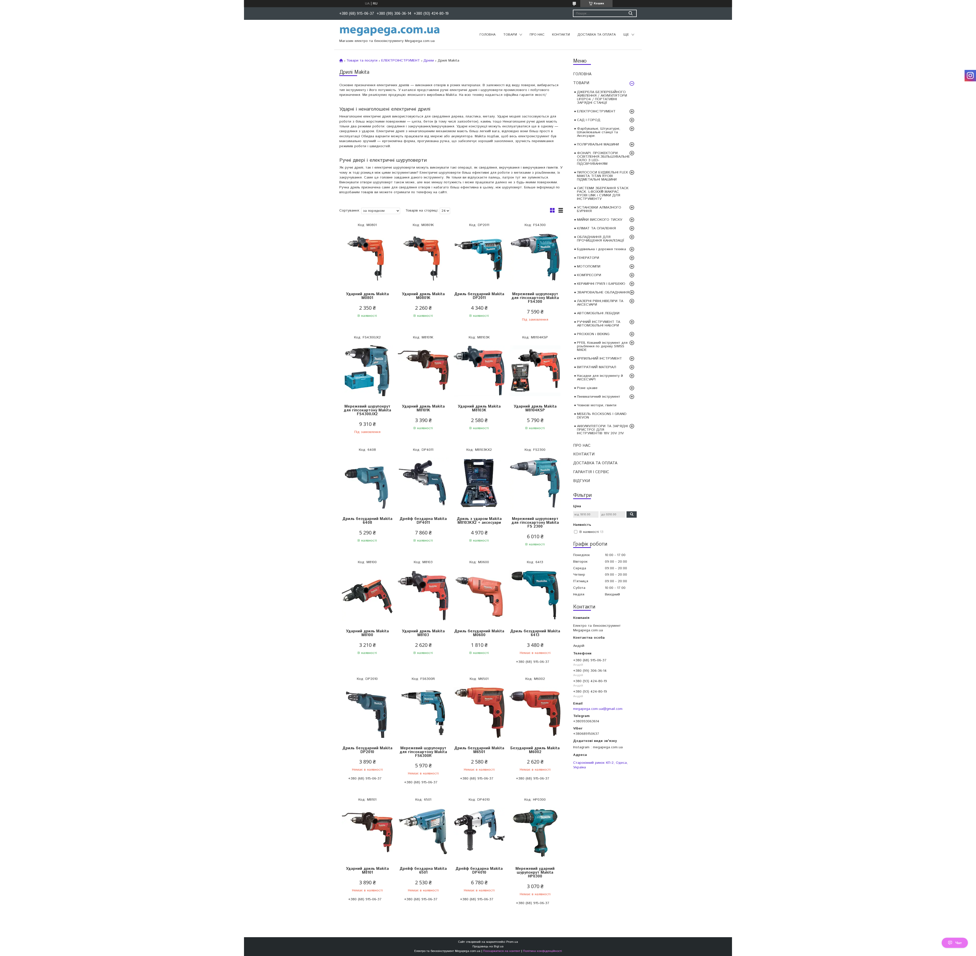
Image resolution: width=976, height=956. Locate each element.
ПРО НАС (537, 34)
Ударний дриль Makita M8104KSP (535, 408)
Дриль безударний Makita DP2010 (367, 750)
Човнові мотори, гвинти (596, 405)
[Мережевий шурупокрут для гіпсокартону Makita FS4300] (535, 258)
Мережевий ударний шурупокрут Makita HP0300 (535, 872)
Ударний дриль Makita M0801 (367, 296)
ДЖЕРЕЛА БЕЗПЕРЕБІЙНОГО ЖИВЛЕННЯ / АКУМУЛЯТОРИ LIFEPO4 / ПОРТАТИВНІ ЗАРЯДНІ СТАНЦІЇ (602, 97)
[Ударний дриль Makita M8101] (367, 833)
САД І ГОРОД (588, 120)
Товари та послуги (361, 60)
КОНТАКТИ (561, 34)
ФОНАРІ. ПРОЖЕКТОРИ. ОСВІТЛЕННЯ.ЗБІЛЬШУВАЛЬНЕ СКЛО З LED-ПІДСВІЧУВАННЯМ (603, 158)
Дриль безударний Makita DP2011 (479, 296)
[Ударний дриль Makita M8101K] (423, 370)
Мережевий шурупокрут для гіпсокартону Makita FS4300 (535, 298)
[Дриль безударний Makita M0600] (479, 595)
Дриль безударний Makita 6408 (367, 521)
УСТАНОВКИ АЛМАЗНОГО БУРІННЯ (599, 209)
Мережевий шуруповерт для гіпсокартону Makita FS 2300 (535, 522)
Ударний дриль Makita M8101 (367, 870)
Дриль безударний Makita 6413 (535, 633)
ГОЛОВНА (488, 34)
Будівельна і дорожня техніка (601, 249)
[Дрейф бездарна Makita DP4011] (423, 483)
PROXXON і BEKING (593, 334)
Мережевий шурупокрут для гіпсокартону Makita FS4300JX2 (367, 410)
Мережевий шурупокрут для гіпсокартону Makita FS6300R (423, 752)
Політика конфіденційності (542, 951)
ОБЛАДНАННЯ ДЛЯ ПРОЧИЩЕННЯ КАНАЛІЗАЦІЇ (600, 238)
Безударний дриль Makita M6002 (535, 750)
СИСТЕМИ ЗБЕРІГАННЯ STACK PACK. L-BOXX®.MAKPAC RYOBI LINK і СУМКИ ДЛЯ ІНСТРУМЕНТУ (603, 193)
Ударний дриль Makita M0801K (423, 296)
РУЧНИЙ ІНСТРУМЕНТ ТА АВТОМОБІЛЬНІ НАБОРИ (598, 323)
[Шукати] (630, 13)
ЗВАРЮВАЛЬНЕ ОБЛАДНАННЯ (603, 292)
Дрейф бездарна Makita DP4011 (423, 521)
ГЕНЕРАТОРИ (588, 257)
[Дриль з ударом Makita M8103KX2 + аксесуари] (479, 483)
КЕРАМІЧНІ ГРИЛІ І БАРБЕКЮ (601, 283)
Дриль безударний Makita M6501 (479, 750)
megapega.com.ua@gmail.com (597, 708)
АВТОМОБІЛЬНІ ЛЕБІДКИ (598, 313)
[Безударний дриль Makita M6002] (535, 712)
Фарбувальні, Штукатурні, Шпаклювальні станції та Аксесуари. (598, 132)
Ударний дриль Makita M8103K (479, 408)
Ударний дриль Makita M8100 (367, 633)
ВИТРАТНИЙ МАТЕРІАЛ (596, 367)
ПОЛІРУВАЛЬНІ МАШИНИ (598, 144)
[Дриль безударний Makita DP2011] (479, 258)
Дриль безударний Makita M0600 (479, 633)
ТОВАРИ (510, 34)
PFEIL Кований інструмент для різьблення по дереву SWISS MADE (602, 346)
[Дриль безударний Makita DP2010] (367, 712)
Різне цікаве (587, 388)
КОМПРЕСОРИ (589, 275)
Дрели (428, 60)
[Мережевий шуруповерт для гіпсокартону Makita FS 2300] (535, 483)
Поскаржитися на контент (501, 951)
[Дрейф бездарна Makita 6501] (423, 833)
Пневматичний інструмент (598, 396)
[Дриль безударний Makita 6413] (535, 595)
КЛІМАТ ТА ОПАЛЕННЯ (596, 228)
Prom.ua (512, 942)
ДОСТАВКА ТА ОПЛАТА (596, 34)
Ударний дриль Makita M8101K (423, 408)
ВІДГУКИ (581, 481)
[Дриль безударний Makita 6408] (367, 483)
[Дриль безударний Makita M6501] (479, 712)
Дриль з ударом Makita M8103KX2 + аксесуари (479, 521)
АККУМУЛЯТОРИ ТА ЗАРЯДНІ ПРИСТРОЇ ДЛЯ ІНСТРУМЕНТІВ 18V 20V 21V (602, 430)
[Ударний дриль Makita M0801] (367, 258)
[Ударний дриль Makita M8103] (423, 595)
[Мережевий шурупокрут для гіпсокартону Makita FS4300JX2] (367, 370)
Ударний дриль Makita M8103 (423, 633)
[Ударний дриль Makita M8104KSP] (535, 370)
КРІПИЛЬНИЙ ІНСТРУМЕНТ (599, 358)
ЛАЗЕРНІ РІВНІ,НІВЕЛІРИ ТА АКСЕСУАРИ (600, 302)
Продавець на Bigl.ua (488, 946)
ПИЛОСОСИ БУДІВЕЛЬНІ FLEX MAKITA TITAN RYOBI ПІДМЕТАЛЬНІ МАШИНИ (602, 176)
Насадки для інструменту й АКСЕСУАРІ (600, 377)
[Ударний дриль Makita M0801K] (423, 258)
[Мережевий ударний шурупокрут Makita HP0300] (535, 833)
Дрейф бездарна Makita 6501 (423, 870)
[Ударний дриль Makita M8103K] (479, 370)
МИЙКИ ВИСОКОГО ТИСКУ (599, 219)
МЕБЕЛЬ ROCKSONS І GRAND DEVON (602, 415)
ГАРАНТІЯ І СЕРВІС (591, 472)
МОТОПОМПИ (588, 266)
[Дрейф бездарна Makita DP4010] (479, 833)
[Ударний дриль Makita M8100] (367, 595)
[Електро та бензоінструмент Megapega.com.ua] (389, 31)
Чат (958, 943)
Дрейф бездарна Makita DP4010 (479, 870)
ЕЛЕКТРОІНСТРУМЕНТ (596, 111)
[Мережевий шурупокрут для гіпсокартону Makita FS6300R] (423, 712)
